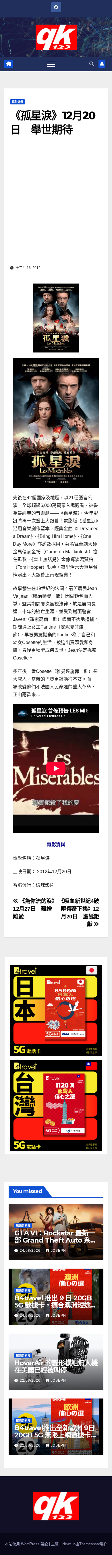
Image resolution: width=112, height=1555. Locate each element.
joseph (58, 1251)
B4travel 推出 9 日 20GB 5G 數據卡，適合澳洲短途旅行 (55, 1305)
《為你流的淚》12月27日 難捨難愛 (33, 909)
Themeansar (89, 1544)
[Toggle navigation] (51, 64)
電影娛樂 (17, 101)
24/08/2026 (31, 1251)
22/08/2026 (31, 1380)
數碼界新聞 (23, 1225)
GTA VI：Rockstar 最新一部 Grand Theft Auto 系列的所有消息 (55, 1240)
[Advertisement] (56, 204)
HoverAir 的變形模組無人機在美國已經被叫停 (56, 1366)
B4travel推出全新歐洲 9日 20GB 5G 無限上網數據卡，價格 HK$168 (55, 1435)
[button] (91, 64)
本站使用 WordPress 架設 (27, 1544)
